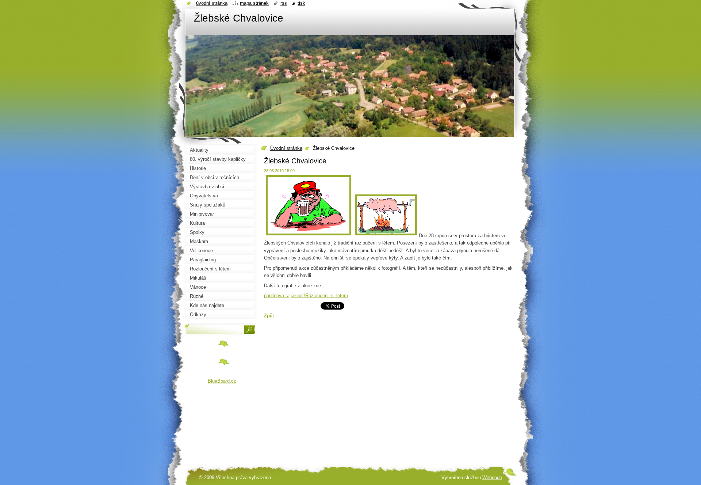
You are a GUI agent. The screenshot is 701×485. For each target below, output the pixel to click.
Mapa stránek (254, 3)
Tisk (301, 3)
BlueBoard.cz (222, 381)
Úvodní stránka (286, 148)
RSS (283, 3)
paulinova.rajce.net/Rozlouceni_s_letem (306, 295)
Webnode (492, 477)
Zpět (269, 315)
